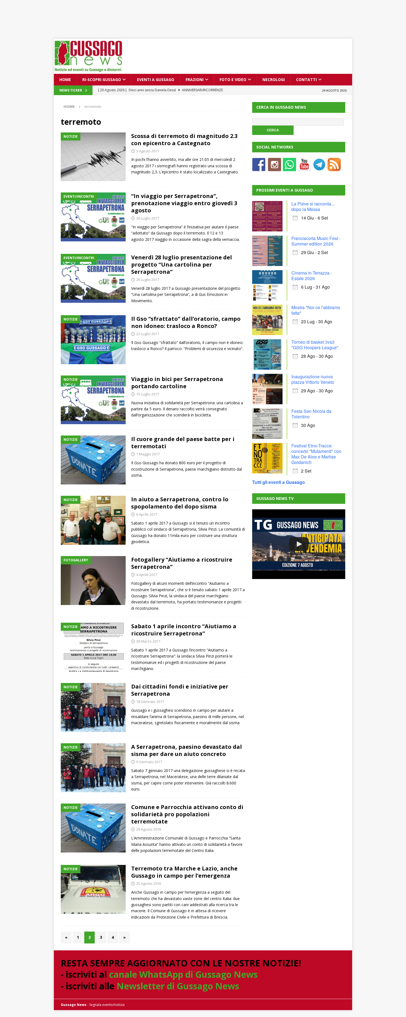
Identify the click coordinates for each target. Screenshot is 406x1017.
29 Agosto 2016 (148, 829)
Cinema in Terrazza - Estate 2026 (311, 275)
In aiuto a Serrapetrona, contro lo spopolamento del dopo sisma (179, 503)
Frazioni (195, 79)
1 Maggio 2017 (148, 454)
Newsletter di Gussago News (178, 986)
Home (65, 79)
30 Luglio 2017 (147, 218)
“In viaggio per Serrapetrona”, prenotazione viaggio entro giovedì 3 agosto (184, 203)
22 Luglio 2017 (147, 333)
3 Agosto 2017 (147, 150)
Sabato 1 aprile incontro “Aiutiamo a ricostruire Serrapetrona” (183, 629)
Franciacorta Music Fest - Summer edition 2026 (316, 241)
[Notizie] (93, 156)
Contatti (306, 79)
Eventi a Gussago (155, 79)
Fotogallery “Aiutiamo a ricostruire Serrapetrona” (181, 563)
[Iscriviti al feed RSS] (334, 167)
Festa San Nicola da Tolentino (311, 414)
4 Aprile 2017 (146, 574)
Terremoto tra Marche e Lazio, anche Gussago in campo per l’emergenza (184, 872)
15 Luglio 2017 (147, 394)
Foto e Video (233, 79)
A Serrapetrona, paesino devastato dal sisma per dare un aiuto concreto (186, 750)
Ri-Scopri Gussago (101, 79)
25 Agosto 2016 (148, 883)
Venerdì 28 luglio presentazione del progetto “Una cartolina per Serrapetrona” (181, 264)
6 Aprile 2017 (146, 514)
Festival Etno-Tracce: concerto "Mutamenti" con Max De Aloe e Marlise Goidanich (316, 453)
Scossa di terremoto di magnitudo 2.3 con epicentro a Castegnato (184, 139)
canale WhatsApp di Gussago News (183, 974)
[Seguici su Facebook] (258, 167)
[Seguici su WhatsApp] (289, 167)
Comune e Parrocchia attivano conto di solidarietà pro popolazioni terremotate (187, 814)
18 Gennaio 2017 (150, 701)
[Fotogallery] (93, 580)
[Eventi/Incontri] (93, 216)
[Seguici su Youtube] (304, 167)
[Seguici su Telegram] (319, 167)
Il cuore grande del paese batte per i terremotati (182, 442)
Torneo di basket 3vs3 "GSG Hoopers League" (314, 345)
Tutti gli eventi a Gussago (278, 482)
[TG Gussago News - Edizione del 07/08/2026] (298, 544)
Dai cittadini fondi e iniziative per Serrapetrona (179, 690)
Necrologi (273, 79)
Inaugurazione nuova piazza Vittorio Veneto (312, 379)
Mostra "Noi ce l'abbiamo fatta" (315, 310)
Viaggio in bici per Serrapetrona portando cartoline (177, 382)
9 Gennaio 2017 (149, 761)
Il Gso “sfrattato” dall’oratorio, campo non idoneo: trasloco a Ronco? (186, 322)
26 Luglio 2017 (147, 279)
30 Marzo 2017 (148, 641)
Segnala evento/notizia (107, 1004)
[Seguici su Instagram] (274, 167)
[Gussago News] (88, 70)
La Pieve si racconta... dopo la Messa (312, 206)
